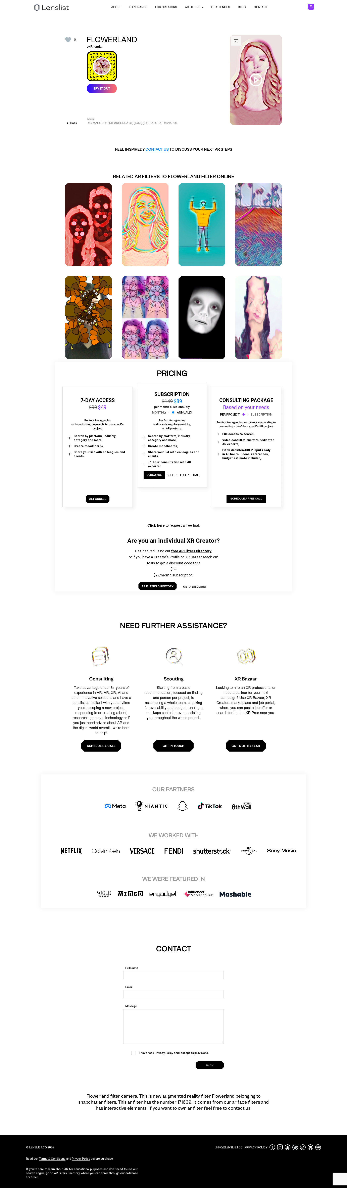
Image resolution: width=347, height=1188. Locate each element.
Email (128, 987)
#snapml (171, 123)
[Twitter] (295, 1147)
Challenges (220, 7)
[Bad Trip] (258, 317)
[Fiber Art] (258, 224)
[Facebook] (272, 1147)
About (116, 7)
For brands (138, 7)
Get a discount (194, 586)
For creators (166, 7)
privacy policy (256, 1147)
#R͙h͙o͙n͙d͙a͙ (137, 123)
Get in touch (173, 746)
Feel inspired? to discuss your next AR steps (173, 149)
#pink (109, 123)
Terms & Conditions (52, 1158)
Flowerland (112, 39)
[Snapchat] (287, 1147)
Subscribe (154, 475)
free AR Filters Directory (191, 551)
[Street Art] (202, 224)
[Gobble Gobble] (88, 317)
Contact (260, 7)
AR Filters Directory (67, 1173)
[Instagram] (280, 1147)
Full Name (131, 968)
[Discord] (310, 1147)
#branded (96, 123)
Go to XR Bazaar (246, 746)
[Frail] (202, 317)
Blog (242, 7)
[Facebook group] (318, 1147)
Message (131, 1006)
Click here (156, 525)
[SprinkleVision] (145, 224)
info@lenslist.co (229, 1147)
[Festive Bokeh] (88, 224)
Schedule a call (101, 746)
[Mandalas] (145, 317)
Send (209, 1065)
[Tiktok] (303, 1147)
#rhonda (121, 123)
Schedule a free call (183, 475)
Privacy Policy (81, 1158)
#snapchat (154, 123)
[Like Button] (68, 40)
